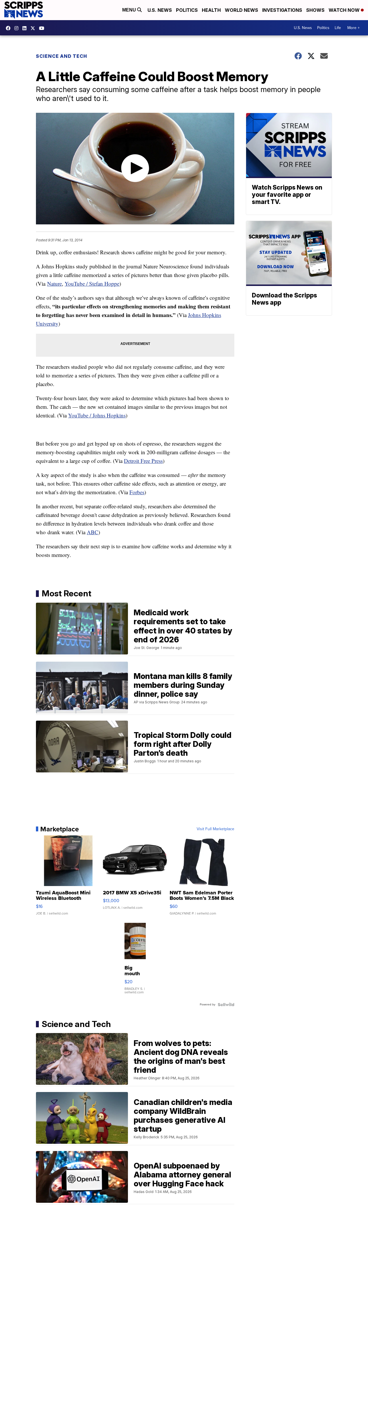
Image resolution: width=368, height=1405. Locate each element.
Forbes (136, 492)
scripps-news (25, 28)
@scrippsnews (43, 28)
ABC (92, 532)
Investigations (282, 10)
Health (211, 10)
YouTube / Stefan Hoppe (92, 283)
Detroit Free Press (143, 460)
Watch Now (345, 10)
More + (353, 28)
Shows (315, 10)
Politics (187, 10)
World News (241, 10)
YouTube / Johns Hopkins (97, 415)
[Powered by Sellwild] (226, 1005)
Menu (129, 9)
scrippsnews (9, 28)
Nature (54, 283)
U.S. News (159, 10)
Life (338, 28)
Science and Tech (61, 56)
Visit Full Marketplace (215, 829)
